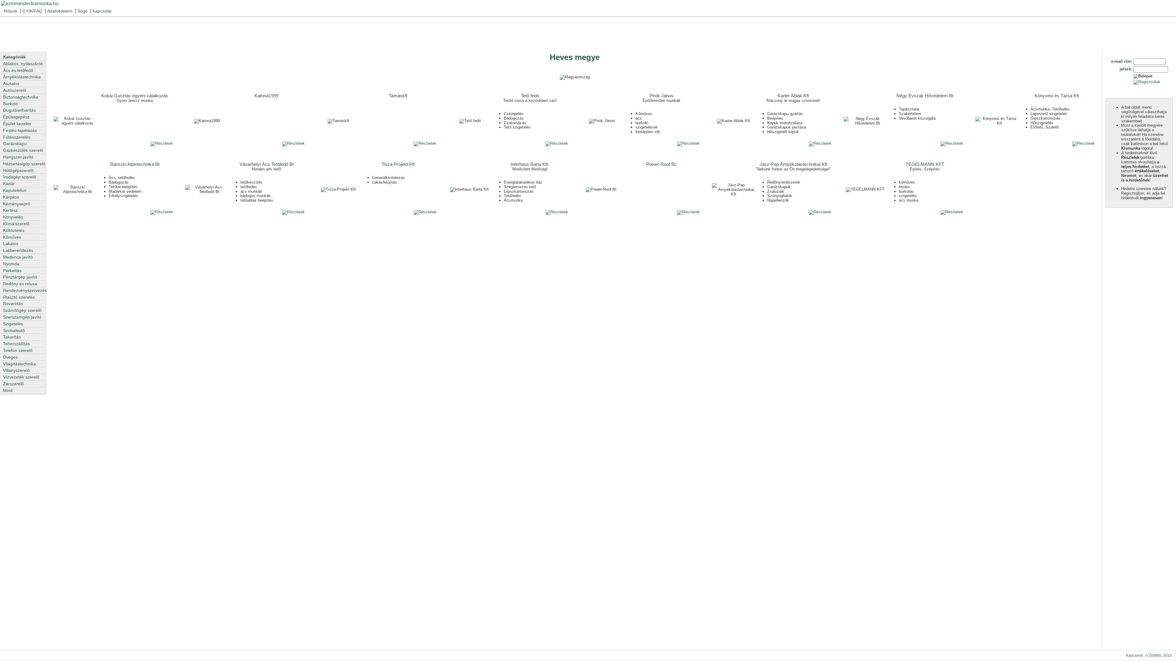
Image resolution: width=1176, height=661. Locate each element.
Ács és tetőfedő (18, 70)
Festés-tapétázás (20, 130)
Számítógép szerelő (22, 310)
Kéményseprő (16, 203)
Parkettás (12, 270)
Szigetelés (13, 323)
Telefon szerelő (17, 350)
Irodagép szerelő (19, 176)
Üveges (10, 357)
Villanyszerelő (16, 370)
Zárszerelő (13, 383)
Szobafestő (14, 330)
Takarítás (12, 336)
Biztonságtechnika (20, 97)
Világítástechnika (19, 363)
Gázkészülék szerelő (23, 150)
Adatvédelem (60, 11)
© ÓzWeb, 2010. (1159, 655)
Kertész (10, 210)
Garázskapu (15, 143)
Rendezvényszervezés (24, 290)
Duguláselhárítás (19, 110)
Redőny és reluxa (20, 283)
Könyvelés (13, 217)
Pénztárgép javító (20, 276)
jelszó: (1126, 69)
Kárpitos (11, 197)
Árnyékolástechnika (22, 76)
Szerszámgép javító (22, 317)
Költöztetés (13, 230)
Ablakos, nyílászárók (23, 63)
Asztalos (11, 83)
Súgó (82, 11)
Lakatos (10, 243)
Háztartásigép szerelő (24, 163)
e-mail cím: (1121, 61)
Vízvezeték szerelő (21, 377)
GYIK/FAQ (32, 11)
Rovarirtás (13, 303)
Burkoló (10, 103)
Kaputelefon (14, 190)
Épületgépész (16, 116)
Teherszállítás (16, 343)
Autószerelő (14, 90)
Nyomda (11, 263)
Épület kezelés (17, 123)
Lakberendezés (18, 250)
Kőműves (12, 237)
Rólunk (10, 11)
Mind (8, 390)
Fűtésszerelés (16, 137)
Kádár (9, 183)
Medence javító (18, 257)
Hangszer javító (18, 157)
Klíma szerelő (16, 223)
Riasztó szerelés (19, 297)
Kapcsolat (101, 11)
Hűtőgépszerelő (18, 170)
